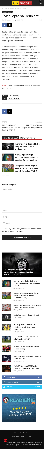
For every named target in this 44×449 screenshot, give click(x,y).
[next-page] (7, 176)
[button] (41, 3)
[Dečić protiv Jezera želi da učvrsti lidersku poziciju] (6, 348)
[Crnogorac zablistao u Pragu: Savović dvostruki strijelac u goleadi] (6, 307)
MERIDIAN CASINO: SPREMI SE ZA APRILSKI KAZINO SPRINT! (11, 127)
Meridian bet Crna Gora (22, 433)
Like (39, 377)
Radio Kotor (14, 95)
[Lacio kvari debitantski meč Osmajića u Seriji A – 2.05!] (6, 358)
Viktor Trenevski (14, 98)
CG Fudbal (7, 20)
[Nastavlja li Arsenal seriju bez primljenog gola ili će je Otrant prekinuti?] (6, 327)
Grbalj (4, 85)
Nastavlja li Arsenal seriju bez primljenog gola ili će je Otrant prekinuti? (24, 327)
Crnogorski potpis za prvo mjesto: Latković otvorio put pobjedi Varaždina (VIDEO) (27, 168)
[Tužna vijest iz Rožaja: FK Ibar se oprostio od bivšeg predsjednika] (8, 146)
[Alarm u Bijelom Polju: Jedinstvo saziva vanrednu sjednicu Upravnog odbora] (8, 157)
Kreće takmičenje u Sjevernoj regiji (26, 315)
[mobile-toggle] (3, 3)
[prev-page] (3, 176)
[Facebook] (4, 25)
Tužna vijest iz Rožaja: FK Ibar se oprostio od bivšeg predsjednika (27, 146)
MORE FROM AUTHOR (28, 138)
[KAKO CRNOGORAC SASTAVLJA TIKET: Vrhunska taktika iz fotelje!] (6, 368)
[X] (9, 25)
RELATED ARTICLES (11, 138)
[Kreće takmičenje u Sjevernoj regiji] (6, 317)
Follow (37, 382)
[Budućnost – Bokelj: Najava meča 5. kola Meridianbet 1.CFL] (6, 339)
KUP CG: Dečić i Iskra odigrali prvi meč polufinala (32, 126)
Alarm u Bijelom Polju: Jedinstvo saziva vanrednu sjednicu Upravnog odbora (26, 157)
